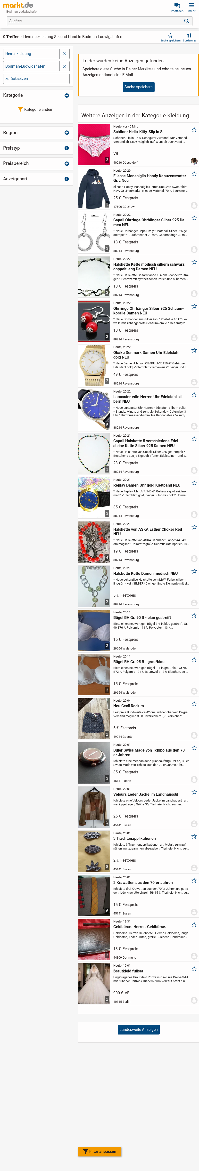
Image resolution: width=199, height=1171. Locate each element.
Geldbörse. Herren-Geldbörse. (139, 926)
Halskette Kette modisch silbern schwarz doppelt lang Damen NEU (148, 266)
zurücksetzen (16, 78)
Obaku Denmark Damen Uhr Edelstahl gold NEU (146, 355)
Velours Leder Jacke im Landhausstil (145, 794)
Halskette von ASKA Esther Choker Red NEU (147, 531)
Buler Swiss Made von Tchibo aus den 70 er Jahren (149, 752)
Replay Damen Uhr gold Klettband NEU (147, 485)
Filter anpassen (102, 1151)
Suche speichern (170, 40)
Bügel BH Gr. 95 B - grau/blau (139, 661)
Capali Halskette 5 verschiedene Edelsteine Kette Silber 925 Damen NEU (146, 443)
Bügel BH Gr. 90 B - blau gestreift (142, 617)
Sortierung (189, 40)
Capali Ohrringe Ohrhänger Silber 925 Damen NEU (149, 222)
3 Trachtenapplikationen (134, 838)
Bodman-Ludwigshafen (25, 66)
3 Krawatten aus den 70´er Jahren (143, 882)
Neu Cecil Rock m (128, 706)
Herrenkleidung (18, 53)
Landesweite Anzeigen (138, 1029)
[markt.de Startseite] (18, 5)
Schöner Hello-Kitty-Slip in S (138, 131)
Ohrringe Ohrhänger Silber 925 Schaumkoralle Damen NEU (148, 310)
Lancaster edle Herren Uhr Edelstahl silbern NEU (148, 399)
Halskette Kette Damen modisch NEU (145, 573)
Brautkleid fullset (128, 971)
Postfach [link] (177, 11)
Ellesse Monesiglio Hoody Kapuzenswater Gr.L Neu (149, 178)
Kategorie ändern (38, 109)
